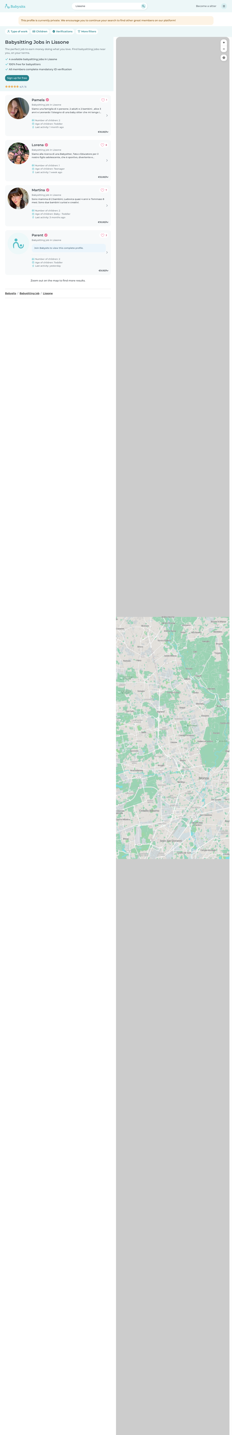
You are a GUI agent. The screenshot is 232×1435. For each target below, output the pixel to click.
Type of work (18, 31)
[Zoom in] (224, 42)
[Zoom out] (224, 49)
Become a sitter (206, 6)
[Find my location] (224, 58)
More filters (88, 31)
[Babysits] (15, 6)
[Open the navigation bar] (224, 6)
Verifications (63, 31)
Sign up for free (17, 78)
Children (41, 31)
